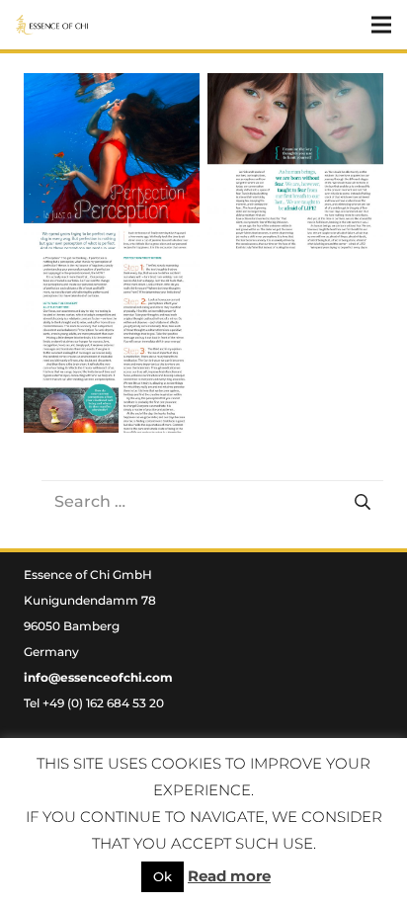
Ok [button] (162, 876)
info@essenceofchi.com (98, 677)
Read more (229, 875)
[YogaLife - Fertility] (112, 161)
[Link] (52, 25)
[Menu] (381, 24)
